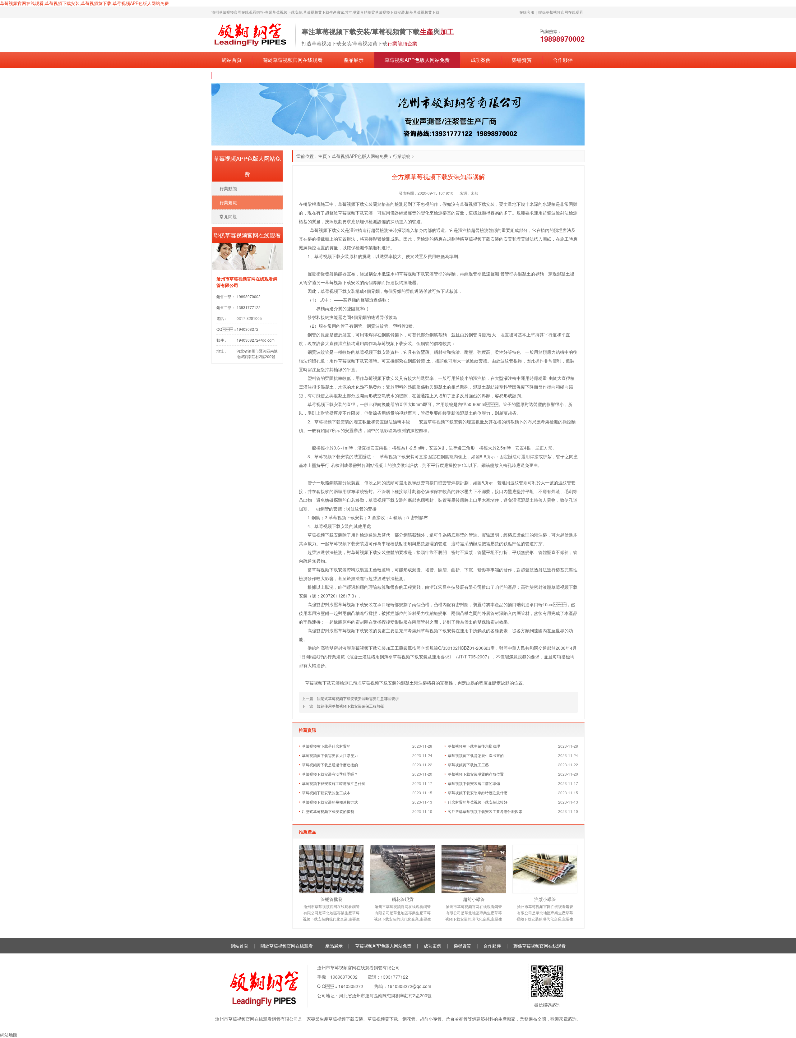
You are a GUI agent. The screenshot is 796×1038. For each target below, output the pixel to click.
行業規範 (401, 156)
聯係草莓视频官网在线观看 (560, 12)
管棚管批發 (331, 899)
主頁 (322, 156)
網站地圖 (8, 1034)
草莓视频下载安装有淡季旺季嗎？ (330, 774)
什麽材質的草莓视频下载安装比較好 (477, 802)
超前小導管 (474, 899)
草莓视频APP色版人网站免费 (417, 59)
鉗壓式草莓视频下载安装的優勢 (328, 811)
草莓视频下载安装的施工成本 (326, 792)
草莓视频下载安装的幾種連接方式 (330, 802)
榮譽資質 (522, 59)
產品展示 (353, 59)
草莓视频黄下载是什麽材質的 (326, 746)
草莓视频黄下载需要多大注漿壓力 (330, 755)
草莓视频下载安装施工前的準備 (474, 783)
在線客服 (526, 12)
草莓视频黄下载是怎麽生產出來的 (476, 755)
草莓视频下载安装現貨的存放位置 (476, 774)
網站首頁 (232, 59)
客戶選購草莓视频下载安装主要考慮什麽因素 (485, 811)
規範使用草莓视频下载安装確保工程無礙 (350, 705)
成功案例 (481, 59)
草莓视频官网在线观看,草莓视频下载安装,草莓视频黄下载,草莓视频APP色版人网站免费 (84, 3)
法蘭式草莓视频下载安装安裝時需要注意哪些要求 (358, 698)
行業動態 (228, 188)
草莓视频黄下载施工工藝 (468, 764)
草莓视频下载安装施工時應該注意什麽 (333, 783)
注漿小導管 (545, 899)
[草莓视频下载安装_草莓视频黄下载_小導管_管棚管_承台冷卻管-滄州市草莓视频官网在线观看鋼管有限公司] (250, 34)
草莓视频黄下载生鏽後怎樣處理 (474, 746)
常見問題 (228, 216)
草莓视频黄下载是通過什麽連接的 (330, 764)
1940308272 (350, 986)
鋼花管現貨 (403, 899)
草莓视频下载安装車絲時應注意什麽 (477, 792)
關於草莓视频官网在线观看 (292, 59)
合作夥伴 (563, 59)
